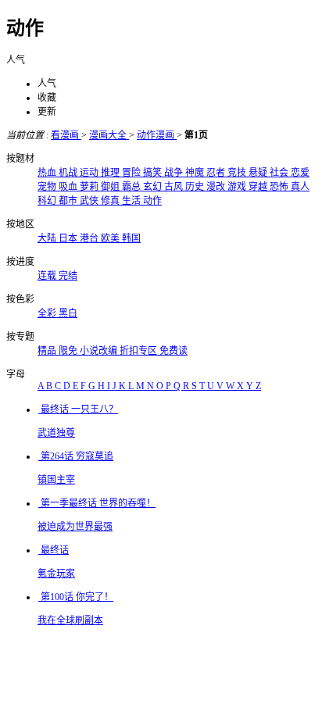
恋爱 (300, 172)
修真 (111, 200)
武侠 (90, 200)
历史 (195, 186)
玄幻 (153, 186)
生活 (132, 200)
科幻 (48, 200)
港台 (90, 238)
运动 (90, 172)
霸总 (132, 186)
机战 (69, 172)
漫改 (216, 186)
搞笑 (153, 172)
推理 (111, 172)
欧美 (111, 238)
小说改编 (100, 350)
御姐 (111, 186)
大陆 (48, 238)
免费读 (173, 350)
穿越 (259, 186)
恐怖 (280, 186)
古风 (174, 186)
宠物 (48, 186)
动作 (152, 200)
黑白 (68, 313)
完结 (68, 275)
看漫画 (66, 135)
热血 (48, 172)
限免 (69, 350)
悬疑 (259, 172)
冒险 (132, 172)
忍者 (216, 172)
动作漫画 (157, 135)
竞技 (238, 172)
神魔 (195, 172)
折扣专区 (139, 350)
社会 (280, 172)
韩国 (131, 238)
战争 (174, 172)
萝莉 (90, 186)
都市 (69, 200)
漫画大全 (109, 135)
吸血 (69, 186)
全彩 (48, 313)
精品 (48, 350)
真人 (300, 186)
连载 (48, 275)
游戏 (238, 186)
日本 (69, 238)
